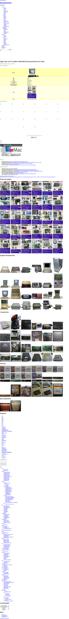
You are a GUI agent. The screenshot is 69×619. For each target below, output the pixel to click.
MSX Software (3, 444)
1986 (2, 420)
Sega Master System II (7, 545)
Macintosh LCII (8, 493)
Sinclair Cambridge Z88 (7, 559)
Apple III (7, 484)
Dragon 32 (5, 524)
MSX (4, 41)
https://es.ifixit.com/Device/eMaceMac (11, 168)
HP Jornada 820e (6, 527)
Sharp (3, 550)
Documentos (4, 45)
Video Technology (6, 44)
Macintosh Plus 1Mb (9, 490)
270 (8, 608)
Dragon (5, 12)
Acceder (3, 614)
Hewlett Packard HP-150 (7, 528)
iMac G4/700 (8, 500)
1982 (2, 417)
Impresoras (5, 32)
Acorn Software (3, 426)
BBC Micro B (6, 470)
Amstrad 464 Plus (6, 479)
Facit (4, 592)
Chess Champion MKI (7, 581)
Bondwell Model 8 (6, 583)
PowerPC (5, 495)
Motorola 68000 (6, 486)
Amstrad (5, 8)
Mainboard (5, 28)
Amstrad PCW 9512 (7, 473)
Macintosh (3, 442)
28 (8, 607)
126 (8, 606)
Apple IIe (7, 485)
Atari (4, 37)
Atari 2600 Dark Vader (7, 507)
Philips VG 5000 (6, 541)
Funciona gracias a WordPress (4, 618)
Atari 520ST (5, 510)
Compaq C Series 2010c (7, 586)
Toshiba (5, 25)
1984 (3, 419)
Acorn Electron (6, 469)
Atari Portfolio (6, 511)
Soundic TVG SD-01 (7, 521)
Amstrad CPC (5, 429)
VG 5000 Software (4, 456)
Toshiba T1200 (6, 576)
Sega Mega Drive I (6, 546)
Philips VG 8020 (6, 540)
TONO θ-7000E (6, 588)
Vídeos (3, 46)
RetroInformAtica (6, 3)
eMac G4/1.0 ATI (8, 501)
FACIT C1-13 (8, 593)
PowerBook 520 (8, 494)
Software (3, 34)
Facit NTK (7, 594)
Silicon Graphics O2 (7, 549)
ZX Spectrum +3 (6, 554)
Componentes (4, 27)
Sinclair (5, 20)
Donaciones (3, 47)
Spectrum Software (6, 452)
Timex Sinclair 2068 (7, 556)
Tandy (5, 22)
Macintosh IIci (8, 492)
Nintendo (5, 16)
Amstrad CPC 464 (6, 474)
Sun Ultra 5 (5, 566)
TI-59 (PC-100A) (6, 569)
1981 (2, 416)
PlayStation (5, 562)
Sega (2, 446)
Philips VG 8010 (6, 539)
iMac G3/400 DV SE (9, 499)
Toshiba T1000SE (6, 577)
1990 (2, 424)
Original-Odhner (6, 598)
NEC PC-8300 (6, 585)
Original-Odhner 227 (9, 599)
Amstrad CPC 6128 (7, 475)
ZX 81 (5, 558)
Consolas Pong (6, 11)
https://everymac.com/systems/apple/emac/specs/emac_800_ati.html (26, 169)
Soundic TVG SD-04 (7, 522)
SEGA (5, 18)
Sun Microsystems (6, 21)
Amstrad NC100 (6, 480)
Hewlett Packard (4, 526)
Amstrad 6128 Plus (6, 478)
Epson (5, 13)
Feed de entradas (4, 615)
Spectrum (4, 450)
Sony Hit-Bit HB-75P (7, 561)
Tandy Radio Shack (5, 567)
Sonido (5, 31)
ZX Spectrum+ (6, 555)
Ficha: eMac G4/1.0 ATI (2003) (32, 99)
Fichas (3, 6)
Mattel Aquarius (6, 532)
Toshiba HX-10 (6, 575)
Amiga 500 (5, 518)
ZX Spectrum (6, 557)
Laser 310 (5, 579)
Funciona (4, 440)
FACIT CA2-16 (8, 595)
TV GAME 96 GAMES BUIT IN (9, 582)
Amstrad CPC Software (7, 431)
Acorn (5, 7)
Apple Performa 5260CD (9, 496)
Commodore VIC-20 (7, 514)
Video (5, 30)
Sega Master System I (7, 544)
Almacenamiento (4, 427)
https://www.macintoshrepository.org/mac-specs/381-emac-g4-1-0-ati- (26, 173)
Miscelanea (3, 580)
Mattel (5, 15)
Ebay (3, 439)
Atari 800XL (6, 509)
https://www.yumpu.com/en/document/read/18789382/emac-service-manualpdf (20, 163)
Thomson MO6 (6, 573)
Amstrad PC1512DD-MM (8, 476)
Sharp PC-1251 (6, 551)
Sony (4, 19)
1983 (2, 418)
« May (1, 467)
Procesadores (6, 29)
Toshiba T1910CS (6, 578)
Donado (3, 438)
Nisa (4, 596)
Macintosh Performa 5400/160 (10, 497)
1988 (2, 422)
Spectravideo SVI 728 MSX (8, 564)
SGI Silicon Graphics (5, 548)
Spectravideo (4, 563)
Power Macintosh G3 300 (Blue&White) (12, 502)
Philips (5, 17)
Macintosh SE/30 (8, 489)
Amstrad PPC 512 (6, 477)
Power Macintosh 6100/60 (9, 498)
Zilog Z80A (3, 457)
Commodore (5, 38)
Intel (4, 503)
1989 (2, 423)
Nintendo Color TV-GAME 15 (8, 534)
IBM (4, 14)
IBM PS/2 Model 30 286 (7, 530)
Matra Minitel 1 (6, 587)
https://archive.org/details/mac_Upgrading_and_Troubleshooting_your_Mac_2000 (29, 162)
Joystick (5, 33)
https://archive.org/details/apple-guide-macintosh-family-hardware (18, 161)
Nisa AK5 (7, 597)
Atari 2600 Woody (6, 506)
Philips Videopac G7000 (7, 542)
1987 (2, 421)
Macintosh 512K (8, 487)
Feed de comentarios (5, 616)
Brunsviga (5, 590)
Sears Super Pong (6, 505)
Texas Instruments (6, 23)
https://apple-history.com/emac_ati (19, 172)
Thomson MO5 (6, 572)
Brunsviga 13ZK (8, 591)
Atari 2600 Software (4, 435)
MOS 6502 (5, 483)
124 (8, 605)
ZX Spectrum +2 (6, 553)
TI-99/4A (5, 570)
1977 (2, 415)
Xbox (4, 589)
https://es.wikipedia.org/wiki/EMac (13, 174)
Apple (5, 9)
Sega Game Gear (6, 547)
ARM (4, 482)
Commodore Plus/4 (6, 517)
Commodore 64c (6, 516)
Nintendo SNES (6, 537)
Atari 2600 (3, 434)
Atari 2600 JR (6, 508)
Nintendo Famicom (6, 535)
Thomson (5, 24)
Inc (2, 441)
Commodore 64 (6, 515)
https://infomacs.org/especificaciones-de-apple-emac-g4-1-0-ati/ (29, 170)
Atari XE (5, 512)
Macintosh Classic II (9, 491)
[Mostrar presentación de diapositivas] (34, 135)
